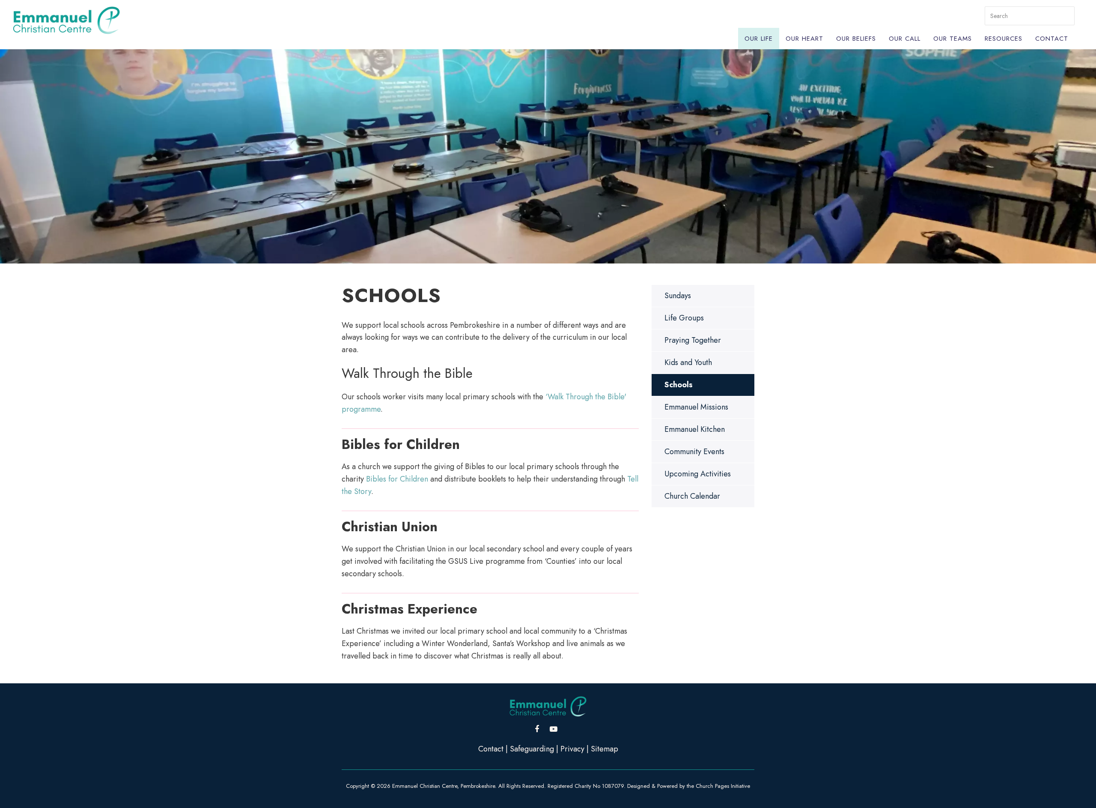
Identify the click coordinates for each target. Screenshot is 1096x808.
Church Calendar (692, 496)
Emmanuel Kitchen (694, 429)
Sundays (677, 295)
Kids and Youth (688, 362)
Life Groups (684, 317)
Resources (1003, 38)
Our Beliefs (856, 38)
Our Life (759, 38)
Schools (678, 384)
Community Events (694, 451)
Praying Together (692, 340)
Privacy (572, 748)
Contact (1051, 38)
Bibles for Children (397, 479)
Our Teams (952, 38)
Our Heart (804, 38)
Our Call (904, 38)
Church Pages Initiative (723, 786)
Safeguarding (532, 748)
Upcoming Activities (697, 473)
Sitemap (604, 748)
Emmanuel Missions (696, 407)
